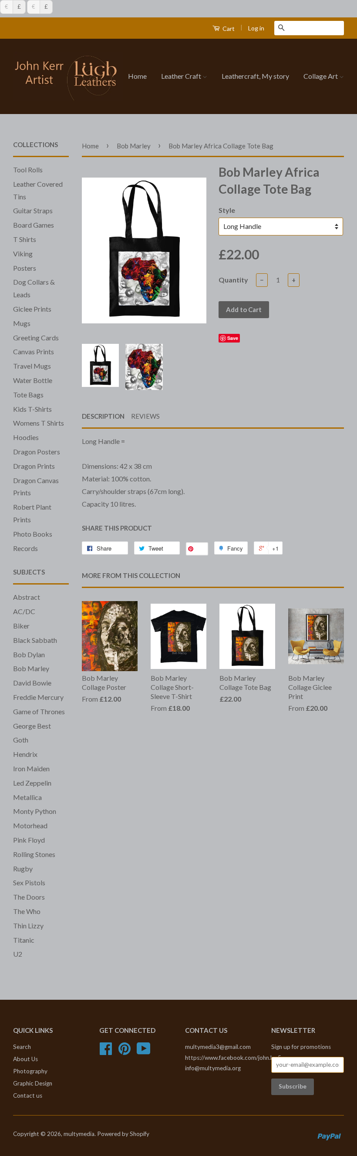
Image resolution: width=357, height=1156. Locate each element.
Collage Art (321, 76)
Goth (20, 740)
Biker (21, 626)
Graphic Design (32, 1083)
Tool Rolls (28, 169)
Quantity (233, 280)
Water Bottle (32, 380)
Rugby (23, 868)
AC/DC (24, 611)
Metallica (27, 797)
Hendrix (25, 754)
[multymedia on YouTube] (144, 1051)
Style (227, 210)
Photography (30, 1071)
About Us (25, 1058)
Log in (256, 28)
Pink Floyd (29, 840)
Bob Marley (31, 668)
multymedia (79, 1133)
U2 (17, 954)
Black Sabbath (35, 640)
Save (232, 338)
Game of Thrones (39, 711)
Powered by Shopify (123, 1133)
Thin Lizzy (28, 925)
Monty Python (34, 811)
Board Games (33, 225)
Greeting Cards (36, 337)
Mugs (21, 323)
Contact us (27, 1095)
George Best (32, 726)
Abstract (26, 597)
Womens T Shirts (38, 423)
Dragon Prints (34, 466)
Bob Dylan (29, 654)
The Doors (29, 897)
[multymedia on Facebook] (105, 1051)
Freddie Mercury (38, 697)
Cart (228, 28)
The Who (26, 911)
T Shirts (24, 239)
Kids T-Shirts (32, 409)
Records (25, 548)
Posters (24, 268)
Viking (23, 253)
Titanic (23, 940)
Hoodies (26, 437)
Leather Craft (181, 76)
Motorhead (30, 825)
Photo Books (32, 534)
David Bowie (32, 683)
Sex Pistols (29, 882)
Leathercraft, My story (255, 76)
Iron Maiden (31, 768)
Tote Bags (28, 394)
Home (137, 76)
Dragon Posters (36, 451)
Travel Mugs (32, 366)
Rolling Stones (34, 854)
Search (22, 1046)
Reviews (145, 416)
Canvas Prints (33, 351)
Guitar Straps (33, 210)
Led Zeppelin (32, 783)
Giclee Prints (32, 309)
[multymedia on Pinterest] (124, 1051)
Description (103, 416)
